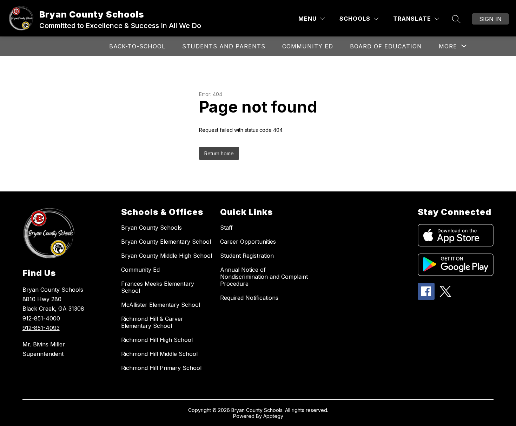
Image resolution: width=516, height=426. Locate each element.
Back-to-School (137, 46)
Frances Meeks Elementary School (157, 287)
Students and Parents (223, 46)
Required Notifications (249, 297)
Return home (219, 153)
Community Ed (307, 46)
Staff (226, 227)
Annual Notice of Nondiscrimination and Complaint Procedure (264, 276)
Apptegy (273, 416)
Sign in (490, 18)
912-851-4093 (41, 327)
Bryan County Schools (151, 227)
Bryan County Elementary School (166, 241)
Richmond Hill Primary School (161, 367)
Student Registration (247, 255)
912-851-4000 (41, 318)
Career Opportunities (248, 241)
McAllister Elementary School (160, 304)
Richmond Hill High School (157, 339)
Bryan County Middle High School (166, 255)
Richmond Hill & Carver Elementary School (152, 322)
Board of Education (386, 46)
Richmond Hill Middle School (159, 353)
